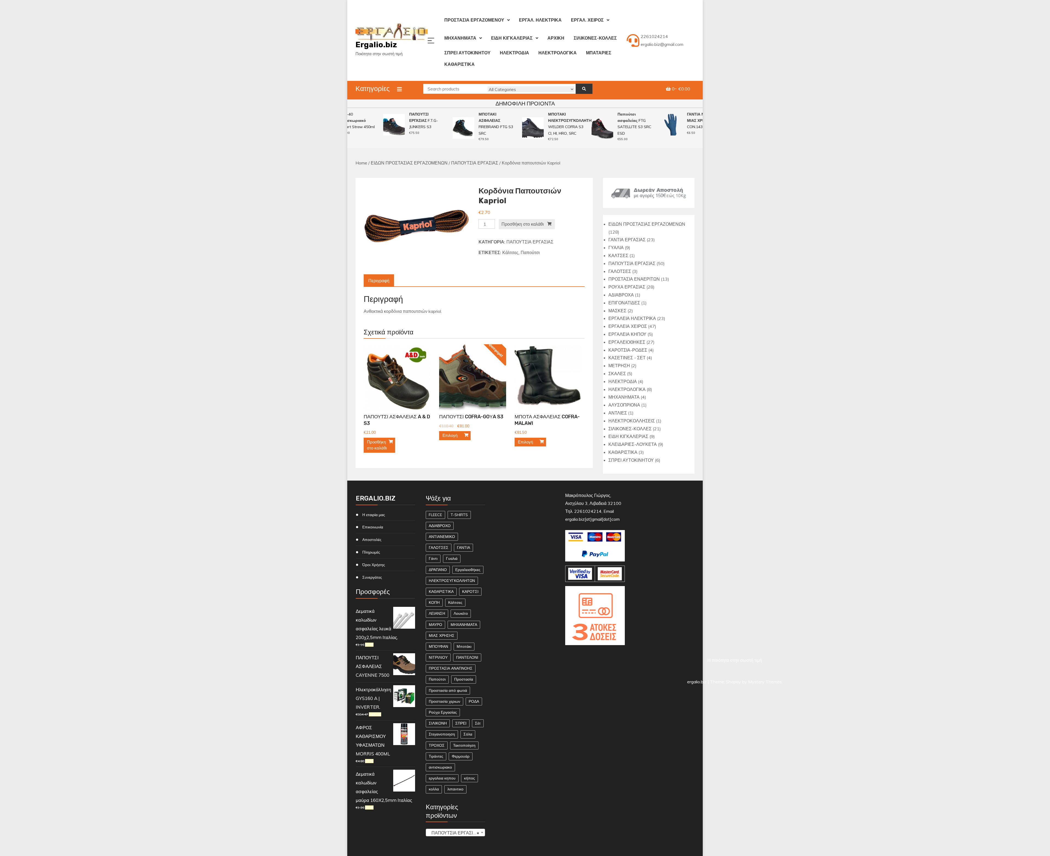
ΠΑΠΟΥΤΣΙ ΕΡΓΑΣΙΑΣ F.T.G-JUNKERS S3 (410, 121)
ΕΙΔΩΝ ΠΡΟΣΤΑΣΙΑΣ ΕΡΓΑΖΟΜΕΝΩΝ (409, 163)
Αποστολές (371, 539)
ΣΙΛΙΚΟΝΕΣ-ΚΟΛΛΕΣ (595, 38)
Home (361, 163)
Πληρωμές (371, 552)
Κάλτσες (510, 252)
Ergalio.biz (376, 44)
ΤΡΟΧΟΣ (437, 745)
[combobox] (455, 832)
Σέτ (478, 723)
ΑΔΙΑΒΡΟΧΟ (440, 525)
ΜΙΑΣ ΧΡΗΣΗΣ (441, 635)
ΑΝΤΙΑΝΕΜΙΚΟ (442, 536)
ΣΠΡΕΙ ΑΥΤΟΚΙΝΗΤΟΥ (467, 52)
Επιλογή (449, 435)
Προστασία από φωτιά (448, 690)
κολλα (434, 789)
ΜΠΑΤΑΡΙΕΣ (598, 52)
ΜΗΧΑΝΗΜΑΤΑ (460, 38)
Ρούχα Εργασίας (443, 712)
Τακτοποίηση (464, 745)
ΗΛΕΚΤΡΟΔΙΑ (514, 52)
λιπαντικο (455, 789)
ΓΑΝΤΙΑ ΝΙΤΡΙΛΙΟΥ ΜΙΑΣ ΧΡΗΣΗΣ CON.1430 (691, 121)
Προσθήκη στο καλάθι (522, 224)
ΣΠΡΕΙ (460, 723)
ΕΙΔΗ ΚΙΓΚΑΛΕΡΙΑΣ (512, 38)
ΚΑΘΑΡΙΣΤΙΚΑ (459, 64)
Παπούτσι (530, 252)
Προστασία (463, 679)
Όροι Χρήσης (373, 564)
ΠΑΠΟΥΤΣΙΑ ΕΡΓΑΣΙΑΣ (474, 163)
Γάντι (433, 558)
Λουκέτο (461, 613)
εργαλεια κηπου (442, 778)
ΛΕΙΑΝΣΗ (437, 613)
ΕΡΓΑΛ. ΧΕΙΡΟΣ (587, 20)
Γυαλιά (451, 558)
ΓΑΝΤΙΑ (463, 547)
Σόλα (467, 734)
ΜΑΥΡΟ (435, 624)
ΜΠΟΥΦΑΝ (438, 646)
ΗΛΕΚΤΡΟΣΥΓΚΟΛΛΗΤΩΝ (452, 580)
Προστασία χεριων (444, 701)
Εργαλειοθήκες (467, 569)
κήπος (469, 778)
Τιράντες (436, 756)
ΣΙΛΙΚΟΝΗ (438, 723)
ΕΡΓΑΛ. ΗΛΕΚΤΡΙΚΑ (540, 20)
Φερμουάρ (460, 756)
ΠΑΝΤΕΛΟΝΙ (467, 657)
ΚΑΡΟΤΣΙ (470, 591)
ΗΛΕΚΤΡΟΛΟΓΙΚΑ (557, 52)
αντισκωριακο (440, 767)
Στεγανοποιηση (442, 734)
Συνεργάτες (372, 577)
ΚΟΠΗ (434, 602)
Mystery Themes (765, 681)
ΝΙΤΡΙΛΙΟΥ (438, 657)
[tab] (379, 280)
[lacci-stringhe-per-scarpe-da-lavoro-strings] (417, 226)
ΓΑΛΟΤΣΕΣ (438, 547)
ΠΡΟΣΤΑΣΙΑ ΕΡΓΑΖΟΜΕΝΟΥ (474, 20)
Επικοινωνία (372, 527)
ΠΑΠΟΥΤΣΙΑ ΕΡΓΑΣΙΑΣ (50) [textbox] (456, 833)
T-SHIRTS (459, 514)
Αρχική (555, 38)
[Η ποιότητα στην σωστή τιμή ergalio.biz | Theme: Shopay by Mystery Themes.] (595, 651)
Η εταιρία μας (373, 514)
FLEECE (435, 514)
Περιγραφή (378, 280)
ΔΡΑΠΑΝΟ (438, 569)
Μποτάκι (464, 646)
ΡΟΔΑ (474, 701)
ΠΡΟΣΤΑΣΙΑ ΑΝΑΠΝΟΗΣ (450, 668)
